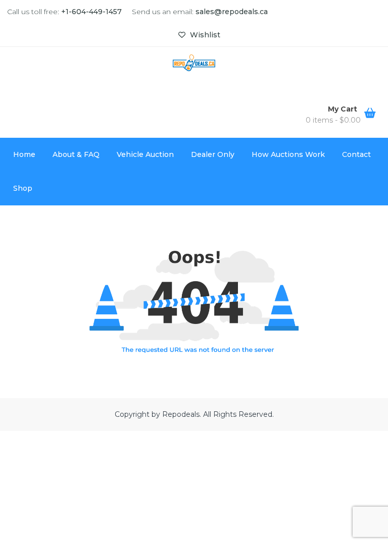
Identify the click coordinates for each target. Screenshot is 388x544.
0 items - (333, 120)
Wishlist (204, 34)
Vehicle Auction (145, 154)
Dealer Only (212, 154)
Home (24, 154)
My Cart (343, 109)
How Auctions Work (288, 154)
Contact (356, 154)
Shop (22, 188)
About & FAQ (76, 154)
